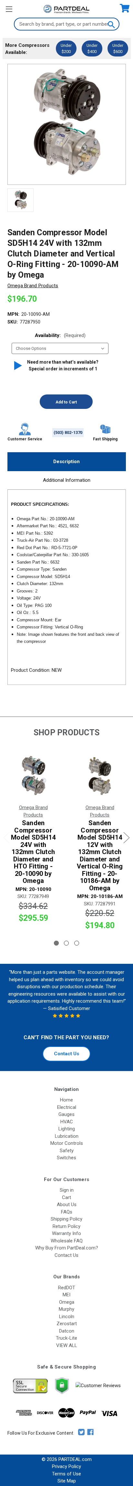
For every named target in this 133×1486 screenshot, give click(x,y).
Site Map (66, 1481)
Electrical (66, 1107)
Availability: (60, 335)
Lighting (66, 1129)
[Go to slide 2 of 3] (66, 943)
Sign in (67, 1190)
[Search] (111, 24)
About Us (67, 1204)
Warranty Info (66, 1233)
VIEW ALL (66, 1345)
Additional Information (66, 480)
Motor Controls (66, 1143)
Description (66, 461)
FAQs (66, 1212)
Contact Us (66, 1054)
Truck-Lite (66, 1338)
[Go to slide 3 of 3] (76, 943)
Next (126, 837)
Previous (6, 837)
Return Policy (66, 1226)
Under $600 (117, 48)
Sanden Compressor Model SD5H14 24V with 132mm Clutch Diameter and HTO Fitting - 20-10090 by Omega (33, 852)
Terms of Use (66, 1474)
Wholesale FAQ (67, 1241)
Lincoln (66, 1316)
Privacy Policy (66, 1466)
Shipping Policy (66, 1219)
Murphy (66, 1309)
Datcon (66, 1331)
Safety (67, 1150)
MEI (66, 1295)
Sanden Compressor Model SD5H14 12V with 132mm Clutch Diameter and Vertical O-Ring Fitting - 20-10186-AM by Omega (100, 855)
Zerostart (66, 1323)
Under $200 (66, 48)
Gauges (66, 1114)
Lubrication (66, 1136)
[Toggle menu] (9, 9)
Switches (66, 1158)
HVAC (66, 1122)
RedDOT (66, 1288)
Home (66, 1100)
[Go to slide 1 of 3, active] (56, 943)
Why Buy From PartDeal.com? (66, 1248)
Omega (66, 1302)
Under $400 (92, 48)
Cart (66, 1197)
